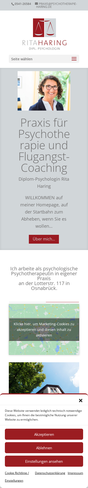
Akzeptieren (44, 434)
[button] (80, 400)
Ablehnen (44, 447)
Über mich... (44, 239)
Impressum (75, 473)
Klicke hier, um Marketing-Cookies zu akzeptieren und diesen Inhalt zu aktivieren (44, 330)
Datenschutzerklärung (50, 473)
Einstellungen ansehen (44, 461)
